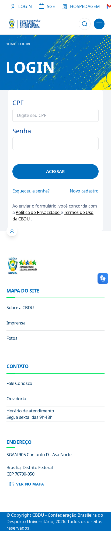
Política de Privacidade (38, 212)
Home (10, 44)
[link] (55, 307)
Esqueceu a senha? (31, 191)
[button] (85, 24)
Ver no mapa (30, 484)
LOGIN (24, 44)
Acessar (55, 171)
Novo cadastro (84, 191)
